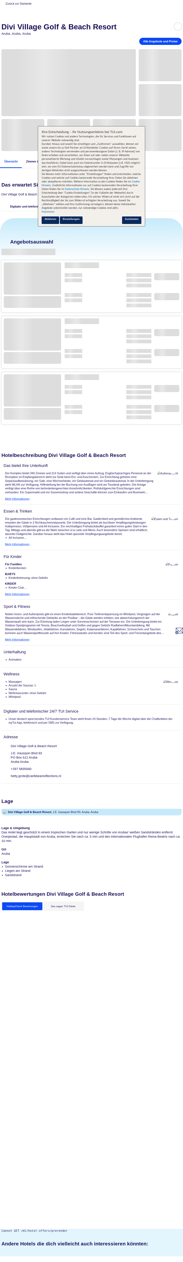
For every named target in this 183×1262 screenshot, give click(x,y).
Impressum (48, 211)
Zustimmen (132, 219)
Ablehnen (50, 219)
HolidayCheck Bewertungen (22, 906)
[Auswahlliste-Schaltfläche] (178, 26)
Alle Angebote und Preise (160, 41)
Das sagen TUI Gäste (63, 906)
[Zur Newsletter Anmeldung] (179, 633)
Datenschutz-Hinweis (77, 189)
